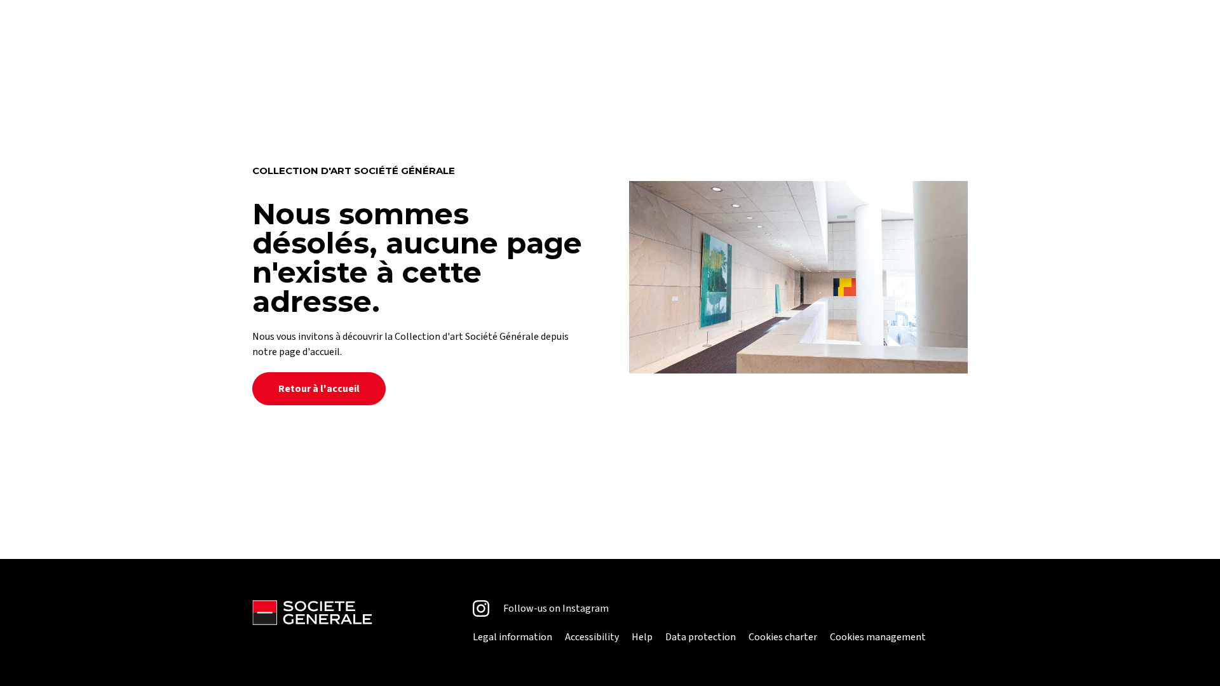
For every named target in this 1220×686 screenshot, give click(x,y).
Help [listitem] (642, 637)
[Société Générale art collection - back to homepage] (312, 622)
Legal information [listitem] (512, 637)
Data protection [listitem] (700, 637)
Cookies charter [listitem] (783, 637)
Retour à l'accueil (319, 389)
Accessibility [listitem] (592, 637)
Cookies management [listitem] (878, 637)
